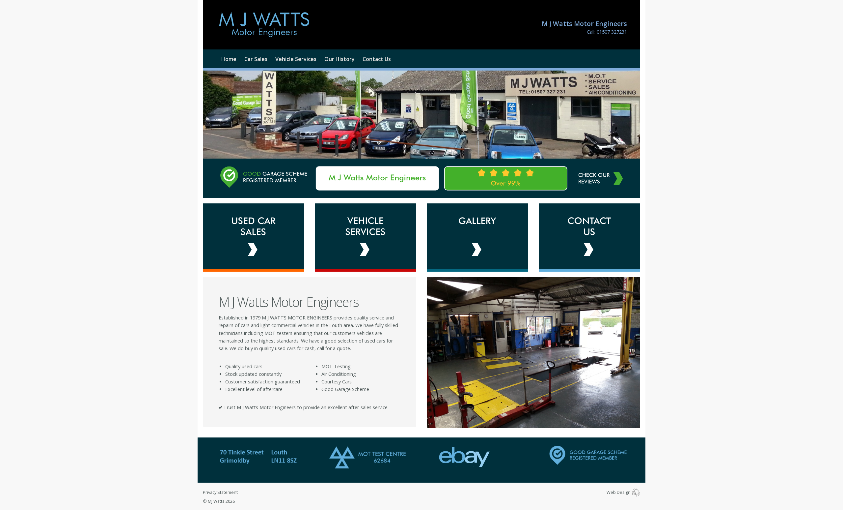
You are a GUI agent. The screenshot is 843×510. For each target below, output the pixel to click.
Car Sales (255, 59)
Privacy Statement (220, 492)
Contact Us (377, 59)
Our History (339, 59)
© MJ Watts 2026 (219, 501)
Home (228, 59)
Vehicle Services (295, 59)
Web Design (619, 492)
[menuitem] (224, 59)
